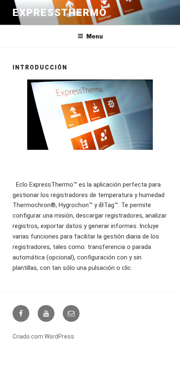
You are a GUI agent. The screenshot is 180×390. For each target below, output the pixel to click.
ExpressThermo (60, 12)
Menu (94, 36)
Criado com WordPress (43, 336)
